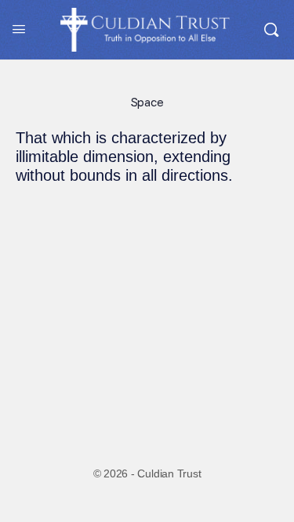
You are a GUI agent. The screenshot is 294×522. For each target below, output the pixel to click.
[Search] (271, 29)
